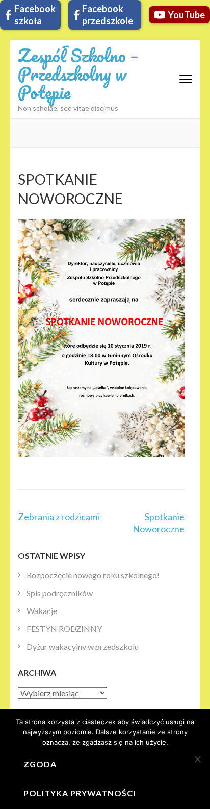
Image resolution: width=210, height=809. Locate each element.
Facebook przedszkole (107, 15)
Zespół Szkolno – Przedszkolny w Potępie (78, 73)
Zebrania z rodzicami (58, 516)
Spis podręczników (60, 593)
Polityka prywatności (79, 793)
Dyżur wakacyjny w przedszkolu (83, 646)
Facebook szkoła (35, 15)
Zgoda (40, 764)
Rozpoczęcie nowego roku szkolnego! (93, 575)
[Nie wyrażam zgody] (197, 759)
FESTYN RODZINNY (64, 628)
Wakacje (42, 611)
